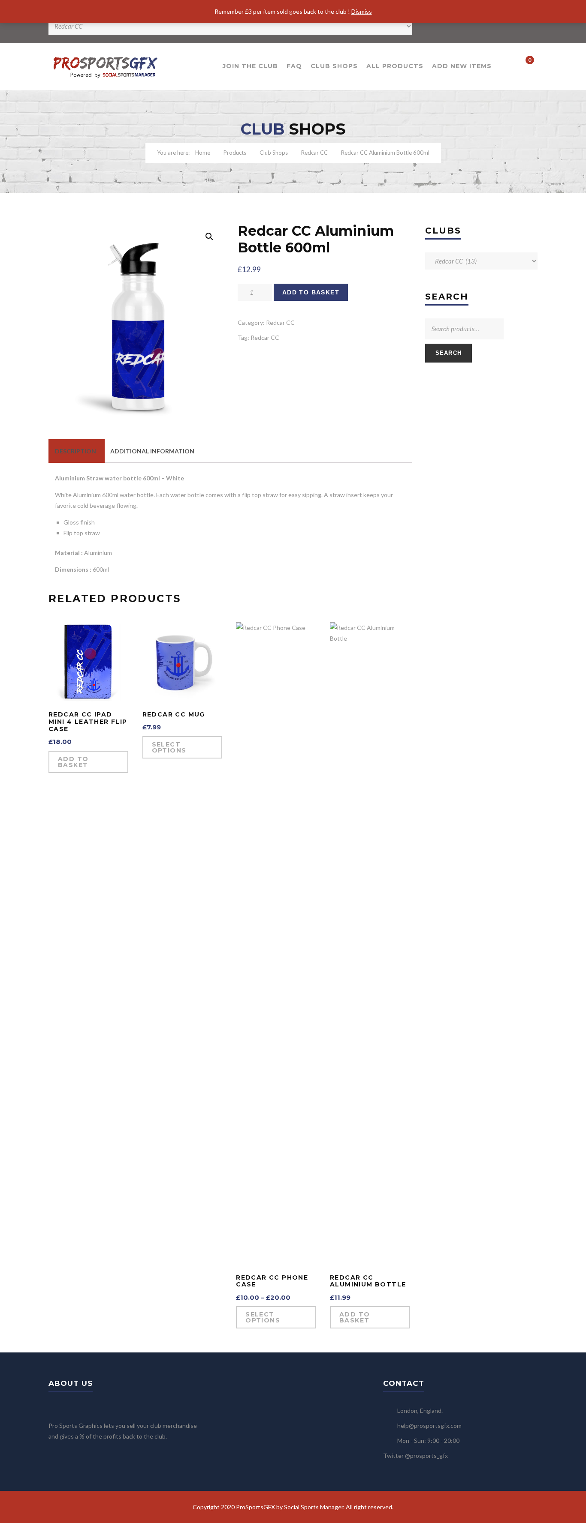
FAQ (294, 66)
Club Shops (334, 66)
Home (202, 152)
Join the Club (250, 66)
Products (235, 152)
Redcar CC (314, 152)
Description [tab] (75, 451)
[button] (209, 236)
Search (448, 353)
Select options (169, 747)
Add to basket (310, 292)
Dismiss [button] (361, 11)
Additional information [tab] (152, 451)
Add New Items (462, 66)
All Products (394, 66)
